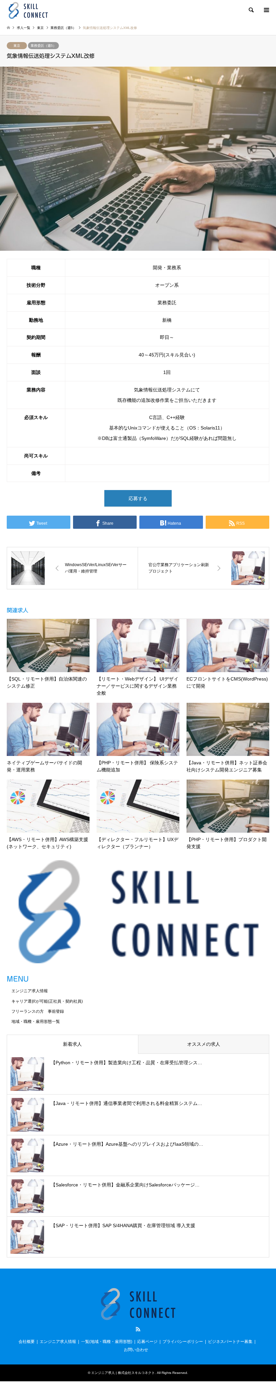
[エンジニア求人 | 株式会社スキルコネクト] (28, 10)
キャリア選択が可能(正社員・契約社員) (47, 1001)
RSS (138, 1329)
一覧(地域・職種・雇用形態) (106, 1341)
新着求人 (72, 1044)
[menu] (266, 10)
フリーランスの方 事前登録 (37, 1011)
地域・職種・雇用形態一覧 (35, 1021)
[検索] (251, 10)
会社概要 (27, 1341)
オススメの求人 (203, 1044)
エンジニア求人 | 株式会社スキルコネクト (123, 1373)
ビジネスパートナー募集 (230, 1341)
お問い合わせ (136, 1349)
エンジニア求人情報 (29, 991)
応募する (138, 498)
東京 (16, 45)
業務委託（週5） (43, 45)
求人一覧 (23, 28)
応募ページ (147, 1341)
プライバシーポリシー (183, 1341)
